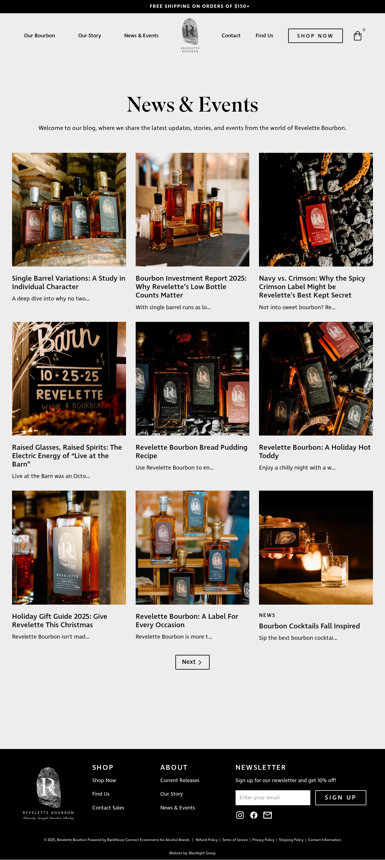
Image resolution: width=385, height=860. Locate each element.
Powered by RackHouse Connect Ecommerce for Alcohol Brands (138, 840)
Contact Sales (108, 808)
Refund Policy (207, 840)
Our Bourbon (39, 36)
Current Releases (179, 780)
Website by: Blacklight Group (192, 853)
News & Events (141, 36)
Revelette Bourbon (72, 840)
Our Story (89, 36)
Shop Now (315, 36)
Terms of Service (236, 840)
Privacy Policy (263, 840)
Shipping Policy (291, 840)
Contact (231, 36)
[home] (190, 35)
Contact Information (324, 840)
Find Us (264, 36)
